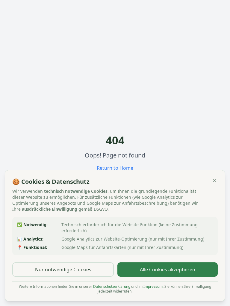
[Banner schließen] (215, 180)
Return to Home (115, 168)
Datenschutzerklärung (111, 286)
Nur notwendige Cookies (63, 269)
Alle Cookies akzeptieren (167, 269)
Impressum (153, 286)
